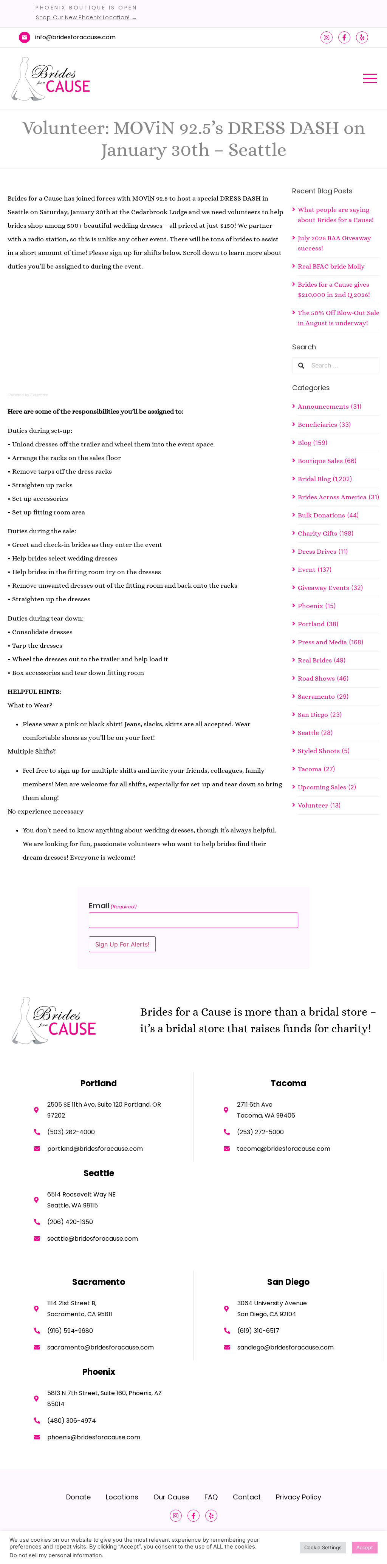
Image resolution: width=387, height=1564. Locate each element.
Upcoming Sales (322, 787)
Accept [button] (364, 1547)
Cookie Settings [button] (323, 1547)
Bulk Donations (321, 515)
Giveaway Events (323, 587)
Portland (311, 624)
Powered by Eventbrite (28, 395)
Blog (304, 442)
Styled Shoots (319, 751)
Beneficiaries (317, 424)
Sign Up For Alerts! (122, 944)
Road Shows (316, 678)
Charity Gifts (317, 533)
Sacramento (316, 696)
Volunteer (313, 805)
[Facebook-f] (344, 37)
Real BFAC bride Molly (331, 266)
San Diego (313, 714)
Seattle (308, 732)
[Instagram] (326, 37)
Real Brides (315, 660)
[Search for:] (342, 365)
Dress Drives (317, 551)
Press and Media (322, 642)
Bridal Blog (314, 479)
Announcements (323, 406)
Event (307, 569)
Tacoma (310, 769)
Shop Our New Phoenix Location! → (86, 17)
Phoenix (310, 606)
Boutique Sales (320, 461)
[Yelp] (362, 37)
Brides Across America (332, 497)
